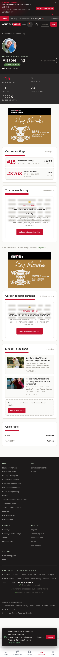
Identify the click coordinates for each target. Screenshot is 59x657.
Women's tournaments (11, 484)
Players (11, 34)
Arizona (42, 574)
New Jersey (36, 578)
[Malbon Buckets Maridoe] (29, 126)
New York (32, 574)
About (33, 541)
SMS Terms (35, 606)
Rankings (6, 529)
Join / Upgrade (37, 533)
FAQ (4, 559)
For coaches (7, 541)
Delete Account (48, 606)
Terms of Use (8, 606)
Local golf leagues (10, 476)
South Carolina (22, 578)
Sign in (45, 24)
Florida (15, 574)
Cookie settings (8, 609)
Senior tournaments (10, 480)
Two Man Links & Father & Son (14, 499)
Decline (41, 637)
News (33, 472)
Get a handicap (8, 515)
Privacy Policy (22, 606)
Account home (37, 537)
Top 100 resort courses (12, 507)
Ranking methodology (11, 533)
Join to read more (16, 410)
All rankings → (48, 152)
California (6, 574)
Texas (23, 574)
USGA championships (11, 492)
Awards (5, 537)
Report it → (43, 248)
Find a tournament (9, 468)
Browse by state (9, 472)
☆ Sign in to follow (47, 61)
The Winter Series (9, 503)
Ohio (13, 582)
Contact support (9, 555)
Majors (5, 495)
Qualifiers (6, 511)
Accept (50, 637)
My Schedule (7, 519)
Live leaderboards (39, 468)
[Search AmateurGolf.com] (37, 24)
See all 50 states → (25, 582)
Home (4, 34)
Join (53, 24)
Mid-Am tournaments (11, 488)
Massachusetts (49, 578)
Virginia (5, 582)
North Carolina (8, 578)
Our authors (36, 545)
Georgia (50, 574)
